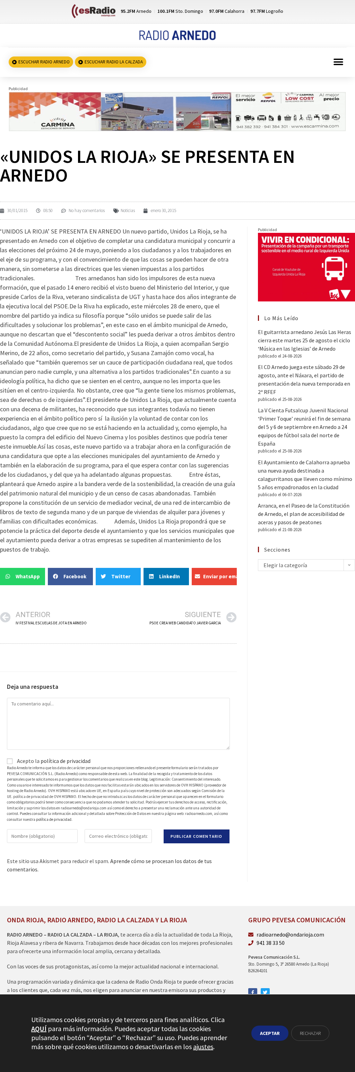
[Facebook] (252, 992)
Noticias (128, 210)
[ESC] (177, 110)
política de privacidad (65, 760)
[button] (338, 62)
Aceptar (270, 1033)
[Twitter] (265, 992)
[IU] (306, 266)
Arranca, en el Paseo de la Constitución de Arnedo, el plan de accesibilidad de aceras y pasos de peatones (303, 514)
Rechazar (310, 1033)
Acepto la (53, 760)
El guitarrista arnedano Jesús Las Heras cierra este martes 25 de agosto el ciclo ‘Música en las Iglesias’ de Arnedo (304, 340)
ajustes (203, 1046)
